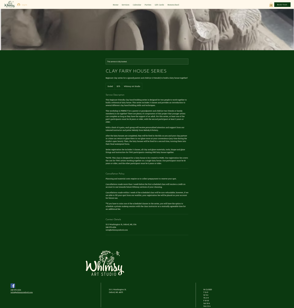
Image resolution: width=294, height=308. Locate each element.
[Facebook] (13, 285)
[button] (271, 4)
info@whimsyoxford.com (22, 292)
